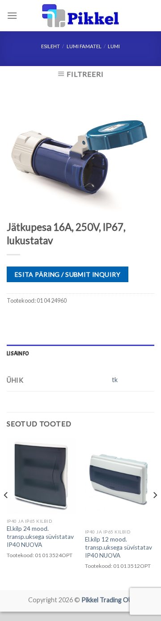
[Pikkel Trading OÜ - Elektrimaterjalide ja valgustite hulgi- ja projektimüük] (80, 15)
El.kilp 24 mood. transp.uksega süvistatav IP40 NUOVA (40, 536)
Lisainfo (18, 353)
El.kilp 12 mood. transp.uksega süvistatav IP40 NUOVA (118, 547)
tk (115, 379)
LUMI (114, 46)
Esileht (50, 46)
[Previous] (6, 513)
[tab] (80, 354)
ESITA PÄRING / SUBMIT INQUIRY (67, 274)
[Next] (154, 513)
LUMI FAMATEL (84, 46)
